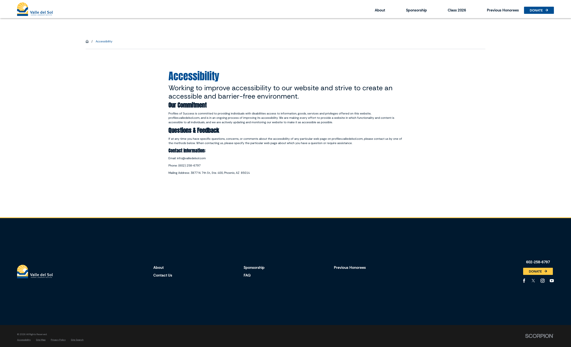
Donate (536, 10)
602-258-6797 (538, 262)
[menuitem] (24, 340)
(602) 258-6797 (189, 165)
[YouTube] (552, 281)
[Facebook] (524, 281)
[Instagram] (543, 281)
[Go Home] (87, 41)
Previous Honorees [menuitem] (503, 10)
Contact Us (162, 275)
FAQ (247, 275)
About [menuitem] (380, 10)
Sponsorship (254, 267)
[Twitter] (533, 281)
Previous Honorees (350, 267)
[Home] (35, 9)
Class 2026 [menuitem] (457, 10)
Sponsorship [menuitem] (416, 10)
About (158, 267)
